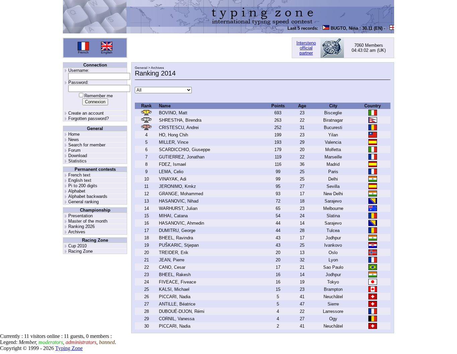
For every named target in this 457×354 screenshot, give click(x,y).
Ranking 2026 (81, 226)
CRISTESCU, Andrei (179, 127)
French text (79, 175)
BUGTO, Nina (341, 28)
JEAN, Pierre (171, 259)
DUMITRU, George (177, 230)
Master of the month (87, 221)
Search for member (86, 144)
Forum (74, 150)
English (106, 52)
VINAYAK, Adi (172, 179)
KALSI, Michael (174, 289)
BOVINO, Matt (173, 112)
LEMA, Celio (171, 171)
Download (77, 155)
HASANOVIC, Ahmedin (181, 223)
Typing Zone (69, 348)
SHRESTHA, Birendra (180, 120)
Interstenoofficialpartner (306, 47)
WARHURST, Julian (178, 208)
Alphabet (76, 191)
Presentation (80, 215)
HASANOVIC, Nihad (178, 201)
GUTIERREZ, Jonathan (181, 156)
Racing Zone (80, 251)
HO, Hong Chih (173, 134)
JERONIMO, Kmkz (177, 186)
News (73, 139)
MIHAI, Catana (173, 215)
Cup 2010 (77, 245)
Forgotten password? (88, 118)
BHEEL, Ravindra (176, 237)
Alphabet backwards (87, 196)
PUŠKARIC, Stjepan (179, 245)
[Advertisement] (209, 48)
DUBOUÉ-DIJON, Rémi (181, 311)
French (83, 52)
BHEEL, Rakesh (175, 274)
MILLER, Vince (173, 142)
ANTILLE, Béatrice (177, 304)
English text (79, 180)
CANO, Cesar (172, 267)
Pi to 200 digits (82, 185)
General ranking (83, 201)
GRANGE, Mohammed (181, 193)
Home (74, 134)
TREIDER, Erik (173, 252)
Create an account (86, 113)
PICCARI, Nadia (174, 296)
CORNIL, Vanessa (176, 318)
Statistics (77, 160)
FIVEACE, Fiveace (177, 281)
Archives (76, 231)
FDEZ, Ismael (172, 164)
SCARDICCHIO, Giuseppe (184, 149)
